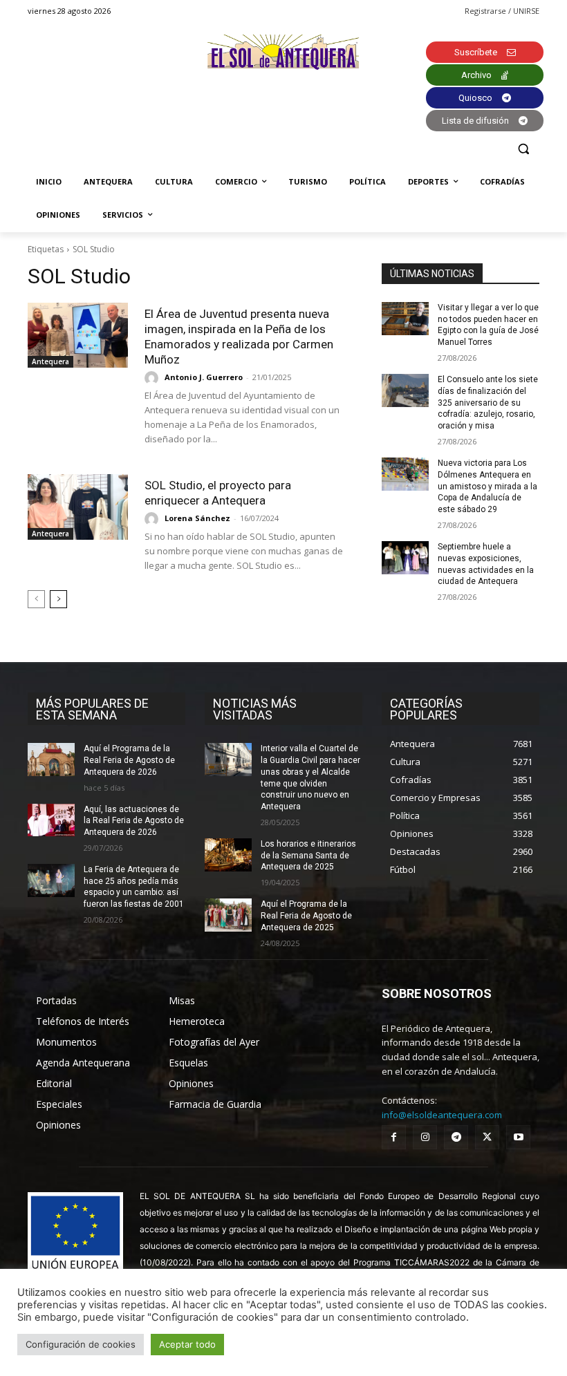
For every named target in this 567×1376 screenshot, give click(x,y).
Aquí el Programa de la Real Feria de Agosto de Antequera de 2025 (306, 915)
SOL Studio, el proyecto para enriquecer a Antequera (218, 492)
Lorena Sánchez (197, 518)
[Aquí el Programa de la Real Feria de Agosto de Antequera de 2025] (228, 915)
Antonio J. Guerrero (204, 377)
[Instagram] (425, 1137)
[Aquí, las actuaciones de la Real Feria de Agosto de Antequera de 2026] (51, 820)
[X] (487, 1137)
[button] (523, 149)
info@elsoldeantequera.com (442, 1115)
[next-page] (58, 599)
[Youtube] (518, 1137)
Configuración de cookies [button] (81, 1344)
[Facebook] (394, 1137)
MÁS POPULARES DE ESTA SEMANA (92, 709)
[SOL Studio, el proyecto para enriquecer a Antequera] (78, 506)
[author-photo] (153, 378)
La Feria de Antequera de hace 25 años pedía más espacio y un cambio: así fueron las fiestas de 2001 (134, 887)
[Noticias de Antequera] (283, 52)
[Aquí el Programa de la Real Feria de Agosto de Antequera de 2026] (51, 759)
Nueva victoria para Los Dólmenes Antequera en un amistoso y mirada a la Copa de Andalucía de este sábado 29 (487, 486)
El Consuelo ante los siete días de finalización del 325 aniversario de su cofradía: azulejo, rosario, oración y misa (488, 403)
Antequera (50, 361)
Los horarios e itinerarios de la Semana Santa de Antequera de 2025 (308, 855)
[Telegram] (456, 1137)
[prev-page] (36, 599)
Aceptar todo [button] (187, 1344)
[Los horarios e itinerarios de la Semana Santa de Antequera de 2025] (228, 854)
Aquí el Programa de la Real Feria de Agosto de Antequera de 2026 (129, 760)
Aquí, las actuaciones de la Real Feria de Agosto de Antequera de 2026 (134, 821)
